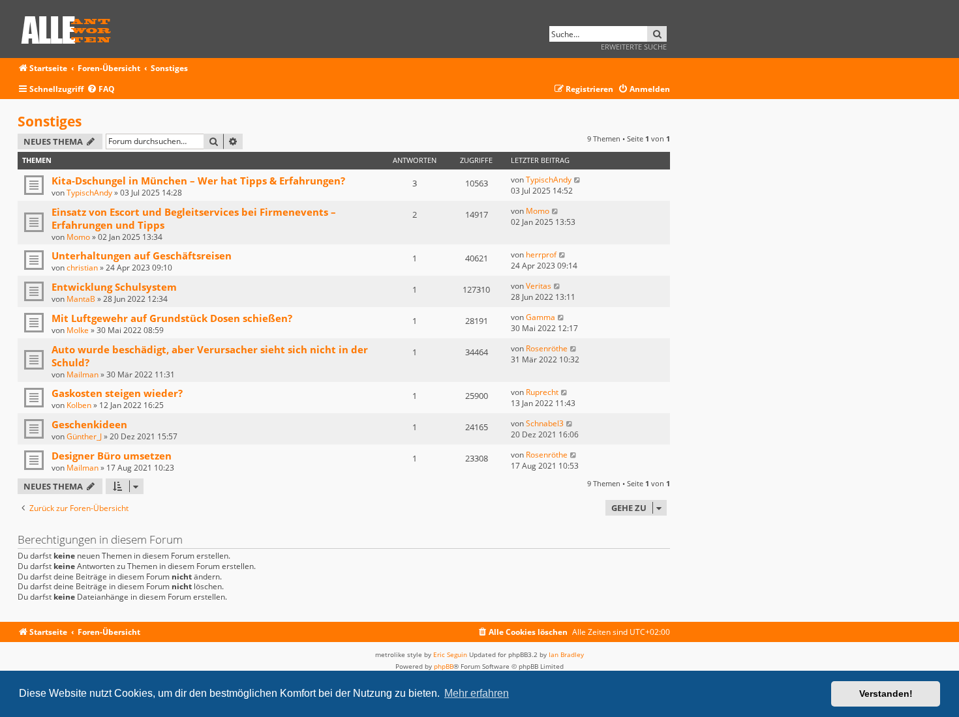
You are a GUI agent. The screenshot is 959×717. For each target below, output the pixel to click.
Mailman (83, 374)
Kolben (79, 405)
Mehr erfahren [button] (476, 693)
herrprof (541, 254)
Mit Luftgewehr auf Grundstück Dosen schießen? (172, 318)
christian (82, 267)
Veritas (538, 285)
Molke (78, 330)
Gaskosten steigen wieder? (117, 393)
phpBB (443, 666)
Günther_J (84, 436)
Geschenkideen (89, 424)
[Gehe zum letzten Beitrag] (577, 179)
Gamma (540, 317)
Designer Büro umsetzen (112, 455)
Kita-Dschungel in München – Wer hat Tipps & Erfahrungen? (198, 180)
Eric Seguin (450, 654)
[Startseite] (70, 28)
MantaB (81, 298)
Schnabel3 (545, 423)
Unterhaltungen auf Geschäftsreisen (142, 255)
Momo (78, 236)
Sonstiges (50, 121)
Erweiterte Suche (634, 46)
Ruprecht (542, 392)
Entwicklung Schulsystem (114, 286)
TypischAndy (89, 192)
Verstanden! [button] (886, 693)
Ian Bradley (566, 654)
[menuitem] (101, 89)
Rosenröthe (547, 348)
